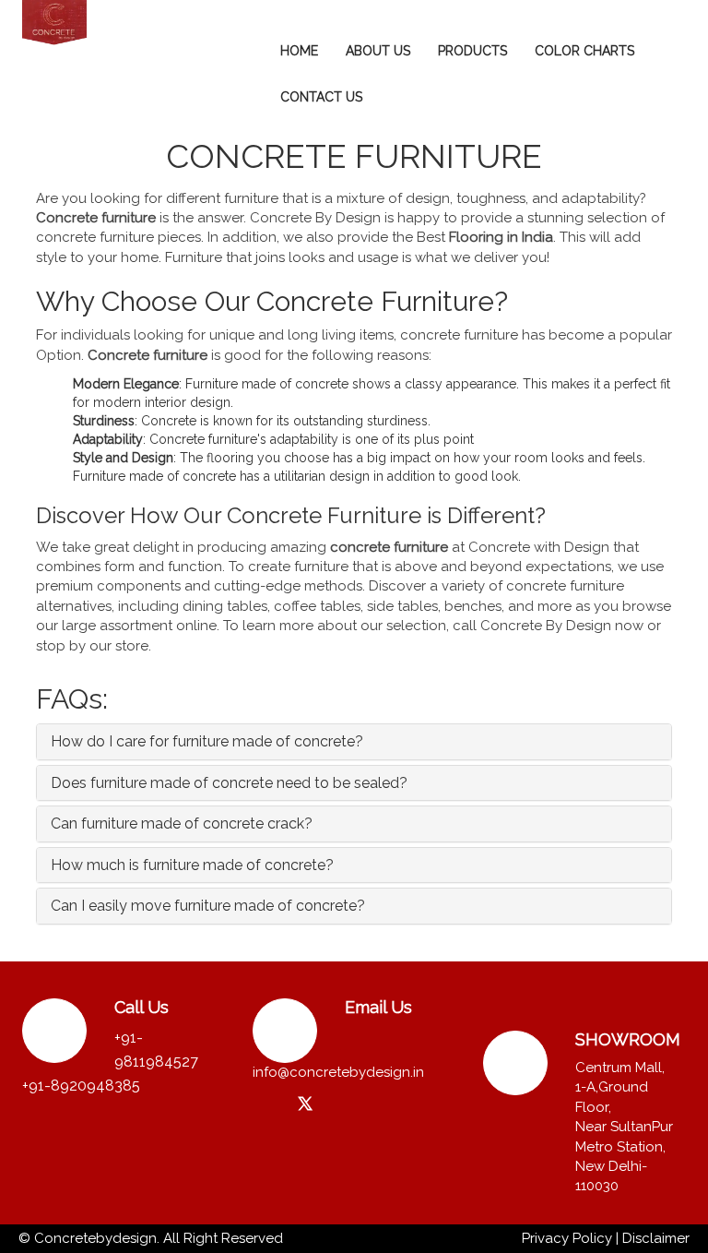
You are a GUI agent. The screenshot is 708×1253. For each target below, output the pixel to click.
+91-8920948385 (81, 1085)
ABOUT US (378, 50)
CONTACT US (321, 97)
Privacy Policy (567, 1238)
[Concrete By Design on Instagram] (269, 1104)
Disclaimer (656, 1238)
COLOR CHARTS (584, 50)
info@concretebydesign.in (338, 1072)
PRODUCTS (472, 50)
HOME (299, 50)
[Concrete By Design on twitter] (305, 1105)
